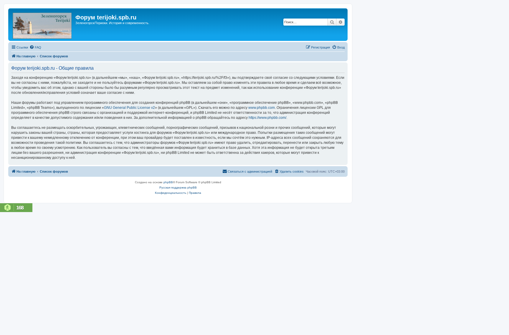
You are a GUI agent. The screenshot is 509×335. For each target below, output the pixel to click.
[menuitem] (35, 47)
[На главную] (42, 24)
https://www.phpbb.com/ (267, 118)
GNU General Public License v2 (129, 108)
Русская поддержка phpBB (178, 187)
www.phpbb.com (261, 108)
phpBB (168, 182)
